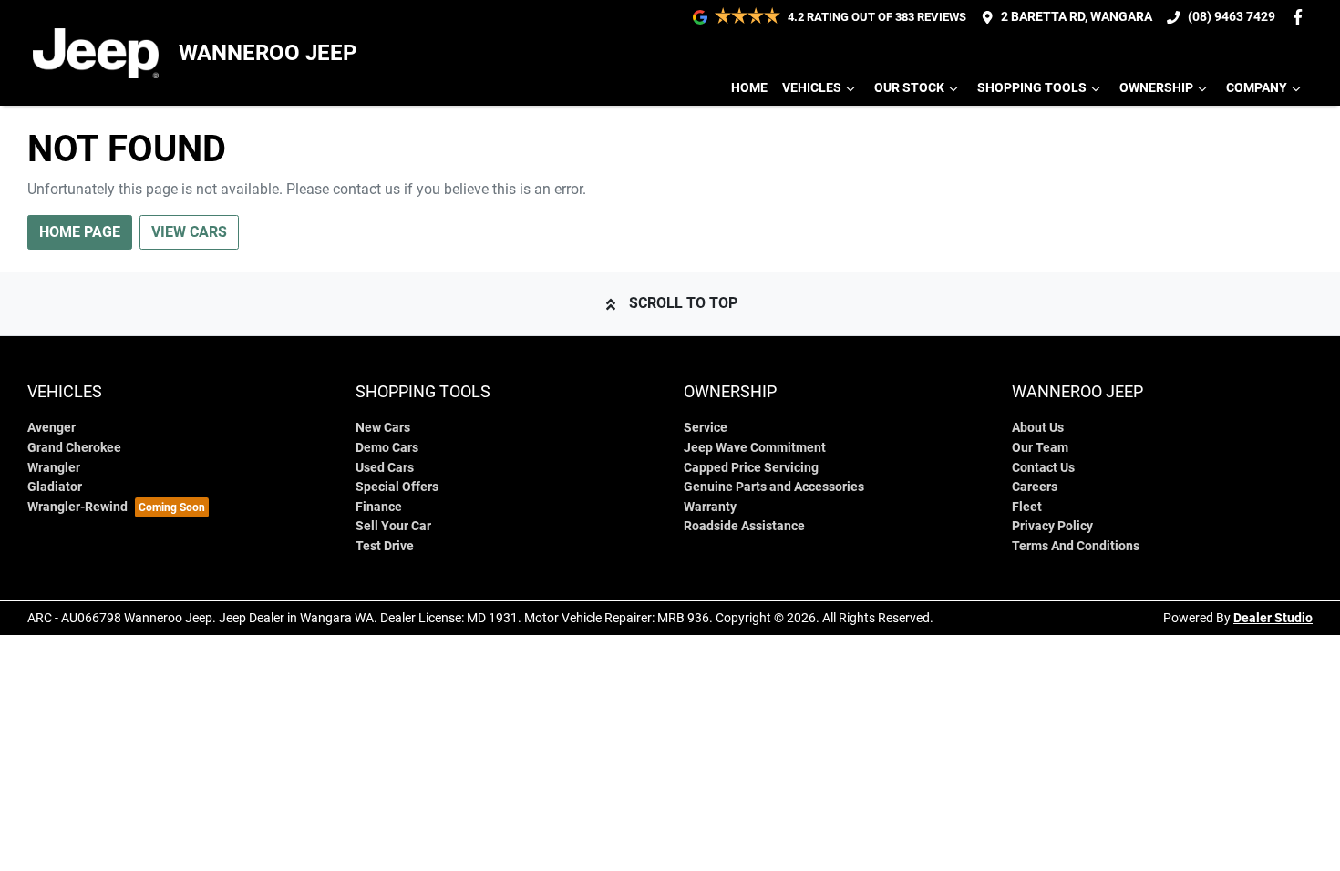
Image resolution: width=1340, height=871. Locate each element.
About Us (1038, 428)
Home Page (79, 232)
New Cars (383, 428)
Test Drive (385, 546)
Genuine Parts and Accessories (774, 487)
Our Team (1040, 448)
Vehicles (811, 88)
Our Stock (909, 88)
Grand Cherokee (74, 448)
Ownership (1156, 88)
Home (749, 88)
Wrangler (53, 468)
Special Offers (397, 487)
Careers (1034, 487)
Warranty (710, 507)
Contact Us (1043, 468)
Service (705, 428)
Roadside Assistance (744, 526)
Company (1256, 88)
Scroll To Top (683, 303)
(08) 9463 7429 (1231, 17)
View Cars (189, 232)
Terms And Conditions (1075, 546)
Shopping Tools (1032, 88)
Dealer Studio (1273, 617)
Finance (379, 507)
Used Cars (385, 468)
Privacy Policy (1052, 526)
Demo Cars (387, 448)
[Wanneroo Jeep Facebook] (1301, 17)
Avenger (51, 428)
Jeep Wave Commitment (755, 448)
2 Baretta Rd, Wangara (1076, 17)
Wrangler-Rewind (77, 507)
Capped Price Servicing (751, 468)
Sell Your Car (393, 526)
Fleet (1027, 507)
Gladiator (54, 487)
